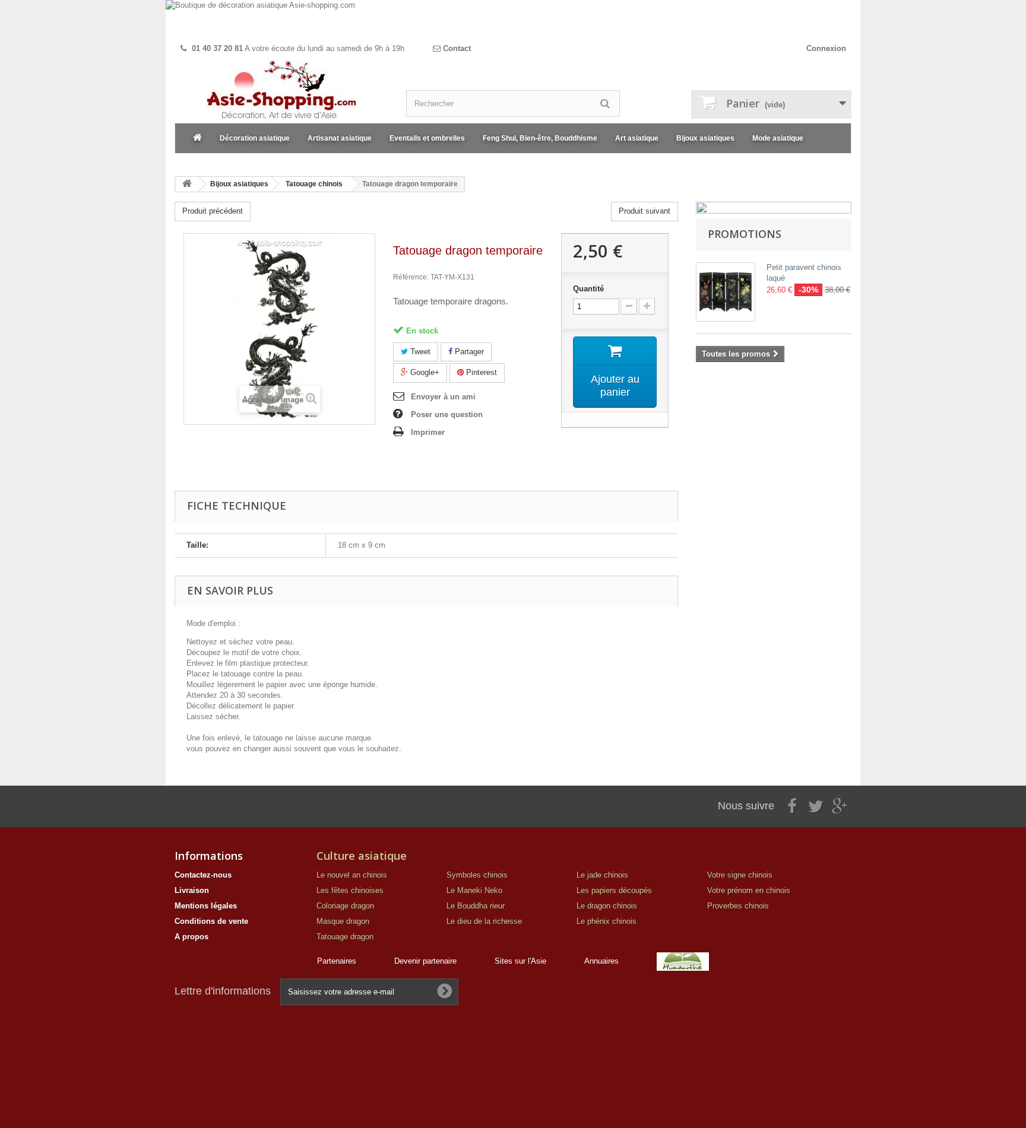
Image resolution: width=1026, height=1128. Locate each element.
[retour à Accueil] (187, 184)
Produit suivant (644, 210)
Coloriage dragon (345, 905)
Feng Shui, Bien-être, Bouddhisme (540, 138)
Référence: (411, 277)
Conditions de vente (211, 921)
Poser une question (447, 414)
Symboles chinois (477, 874)
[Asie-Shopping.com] (281, 92)
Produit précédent (212, 210)
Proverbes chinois (738, 905)
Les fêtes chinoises (350, 890)
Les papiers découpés (614, 890)
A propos (191, 936)
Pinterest (480, 372)
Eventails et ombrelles (427, 138)
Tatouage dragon (344, 936)
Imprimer (428, 432)
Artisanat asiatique (340, 138)
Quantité (588, 288)
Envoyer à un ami (443, 396)
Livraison (192, 890)
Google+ (423, 372)
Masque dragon (342, 921)
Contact (456, 48)
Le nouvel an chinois (351, 874)
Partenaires (336, 961)
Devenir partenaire (425, 961)
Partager (468, 351)
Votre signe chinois (739, 874)
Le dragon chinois (607, 905)
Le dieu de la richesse (484, 921)
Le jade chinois (602, 874)
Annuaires (601, 961)
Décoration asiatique (255, 138)
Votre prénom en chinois (748, 890)
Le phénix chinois (606, 921)
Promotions (744, 234)
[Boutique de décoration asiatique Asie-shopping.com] (513, 19)
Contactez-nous (203, 874)
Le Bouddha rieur (475, 905)
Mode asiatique (777, 138)
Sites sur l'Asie (520, 961)
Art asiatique (636, 138)
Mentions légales (206, 905)
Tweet (419, 351)
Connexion (826, 48)
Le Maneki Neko (474, 890)
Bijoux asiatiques (705, 138)
